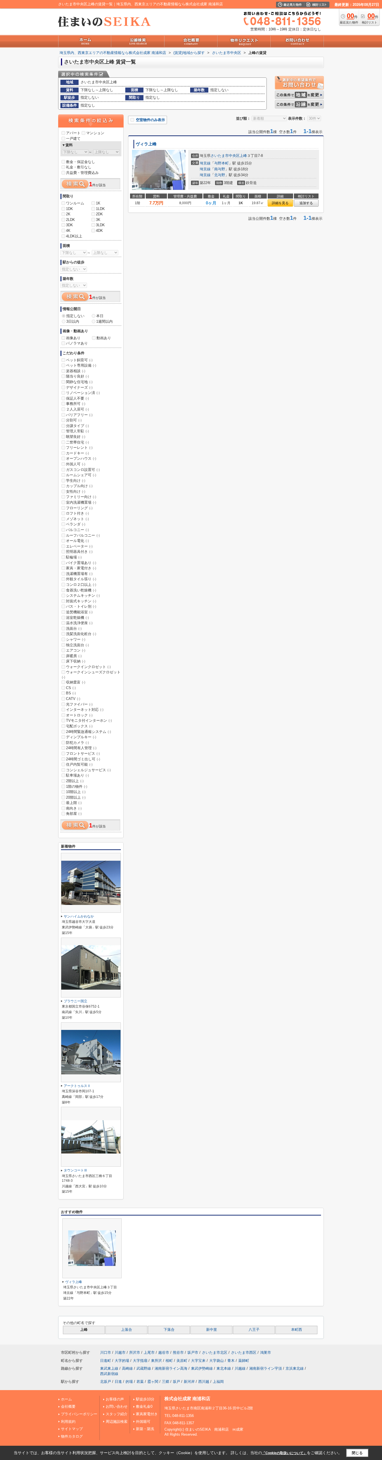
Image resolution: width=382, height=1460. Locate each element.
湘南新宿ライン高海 (171, 1368)
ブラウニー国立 (75, 1001)
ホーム (66, 1399)
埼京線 (205, 163)
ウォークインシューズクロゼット (91, 674)
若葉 (140, 1381)
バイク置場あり (81, 563)
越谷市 (163, 1352)
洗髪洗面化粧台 (81, 634)
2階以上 (75, 781)
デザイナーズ (79, 387)
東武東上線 (109, 1368)
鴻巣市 (265, 1352)
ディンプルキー (81, 737)
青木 (231, 1360)
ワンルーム (75, 203)
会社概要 (68, 1406)
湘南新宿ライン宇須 (265, 1368)
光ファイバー (79, 704)
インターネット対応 (84, 709)
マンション (95, 133)
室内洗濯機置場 (81, 502)
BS (71, 693)
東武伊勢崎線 (202, 1368)
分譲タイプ (77, 426)
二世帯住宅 (77, 442)
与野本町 (221, 163)
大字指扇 (140, 1360)
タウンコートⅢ (75, 1170)
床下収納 (75, 661)
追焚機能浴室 (79, 612)
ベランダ (75, 524)
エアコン (75, 650)
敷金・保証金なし (80, 162)
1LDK (100, 209)
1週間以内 (104, 321)
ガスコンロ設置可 (83, 470)
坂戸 (176, 1381)
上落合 (126, 1330)
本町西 (296, 1330)
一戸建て (73, 138)
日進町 (105, 1360)
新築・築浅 (145, 1429)
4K (68, 230)
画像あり (73, 338)
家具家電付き (147, 1414)
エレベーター (79, 546)
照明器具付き (79, 551)
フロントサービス (83, 753)
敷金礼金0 (144, 1406)
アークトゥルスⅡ (77, 1086)
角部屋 (74, 814)
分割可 (74, 420)
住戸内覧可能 (79, 764)
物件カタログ (72, 1436)
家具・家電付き (81, 568)
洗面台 (74, 628)
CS (71, 688)
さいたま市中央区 (225, 156)
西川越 (203, 1381)
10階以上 (76, 792)
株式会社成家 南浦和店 (187, 1398)
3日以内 (72, 321)
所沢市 (134, 1352)
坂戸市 (192, 1352)
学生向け (75, 480)
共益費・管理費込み (82, 173)
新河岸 (189, 1381)
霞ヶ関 (152, 1381)
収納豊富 (75, 682)
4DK (99, 230)
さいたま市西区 (243, 1352)
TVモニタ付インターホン (89, 720)
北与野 (219, 175)
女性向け (75, 491)
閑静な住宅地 (79, 382)
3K (98, 220)
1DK (69, 209)
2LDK (70, 220)
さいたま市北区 (214, 1352)
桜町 (169, 1360)
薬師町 (243, 1360)
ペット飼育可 (79, 360)
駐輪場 (74, 557)
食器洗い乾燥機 (81, 590)
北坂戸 (105, 1381)
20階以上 (76, 797)
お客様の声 (115, 1399)
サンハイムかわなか (79, 916)
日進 (118, 1381)
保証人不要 (77, 398)
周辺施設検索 (117, 1421)
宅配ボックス (79, 726)
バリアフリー (79, 415)
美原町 (181, 1360)
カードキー (77, 453)
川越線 (240, 1368)
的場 (129, 1381)
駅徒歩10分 (145, 1399)
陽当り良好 (77, 376)
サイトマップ (72, 1429)
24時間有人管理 (81, 748)
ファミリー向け (81, 497)
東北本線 (223, 1368)
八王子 (254, 1330)
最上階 (74, 803)
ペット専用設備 (81, 365)
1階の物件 (76, 786)
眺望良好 (75, 437)
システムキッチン (83, 595)
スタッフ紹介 (117, 1414)
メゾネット (77, 519)
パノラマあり (77, 343)
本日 (99, 316)
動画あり (103, 338)
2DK (99, 214)
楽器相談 (75, 371)
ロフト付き (77, 513)
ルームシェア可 (81, 475)
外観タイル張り (81, 579)
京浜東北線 (295, 1368)
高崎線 (127, 1368)
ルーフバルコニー (83, 535)
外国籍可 (143, 1421)
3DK (69, 225)
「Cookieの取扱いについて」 (284, 1453)
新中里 (211, 1330)
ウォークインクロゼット (88, 667)
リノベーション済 (83, 393)
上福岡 (218, 1381)
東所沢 (156, 1360)
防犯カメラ (77, 742)
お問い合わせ (117, 1406)
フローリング (79, 508)
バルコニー (77, 530)
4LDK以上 (74, 236)
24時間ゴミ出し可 (83, 759)
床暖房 (74, 656)
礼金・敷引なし (78, 167)
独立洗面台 (77, 645)
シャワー (75, 639)
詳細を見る (280, 203)
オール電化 (77, 541)
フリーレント (79, 447)
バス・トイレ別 (81, 606)
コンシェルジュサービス (88, 770)
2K (68, 214)
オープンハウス (81, 458)
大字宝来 (198, 1360)
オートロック (79, 715)
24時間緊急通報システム (88, 732)
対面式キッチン (81, 601)
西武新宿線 (109, 1374)
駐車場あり (77, 775)
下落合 (169, 1330)
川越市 (120, 1352)
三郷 (165, 1381)
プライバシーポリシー (79, 1414)
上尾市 (149, 1352)
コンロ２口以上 (81, 584)
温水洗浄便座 (79, 623)
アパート (73, 133)
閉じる (357, 1453)
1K (98, 203)
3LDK (100, 225)
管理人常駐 (77, 431)
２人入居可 (77, 409)
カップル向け (79, 486)
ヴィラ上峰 (146, 144)
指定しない (75, 316)
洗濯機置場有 (79, 574)
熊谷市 (178, 1352)
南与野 (219, 169)
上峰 (243, 156)
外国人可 (75, 464)
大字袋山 (216, 1360)
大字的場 (122, 1360)
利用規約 (68, 1421)
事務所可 (75, 404)
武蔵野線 (143, 1368)
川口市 (105, 1352)
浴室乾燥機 (77, 617)
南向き (74, 808)
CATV (73, 699)
